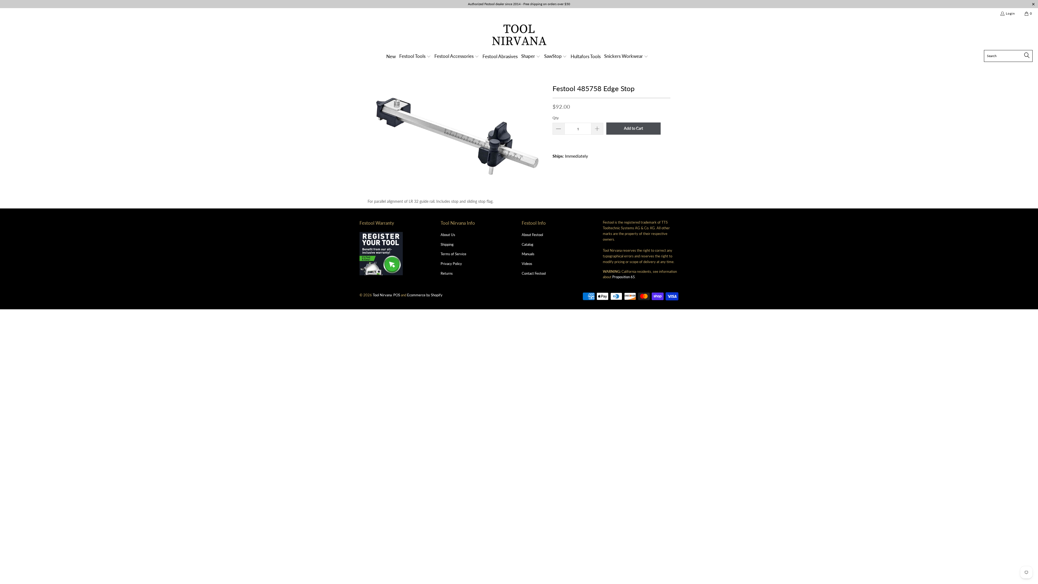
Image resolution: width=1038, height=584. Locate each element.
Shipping (447, 244)
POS (396, 295)
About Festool (532, 235)
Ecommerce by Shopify (425, 295)
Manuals (528, 254)
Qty (556, 118)
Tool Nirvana (382, 295)
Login (1010, 13)
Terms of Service (453, 254)
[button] (415, 56)
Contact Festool (534, 273)
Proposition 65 (623, 277)
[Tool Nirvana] (519, 36)
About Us (448, 235)
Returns (447, 273)
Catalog (527, 244)
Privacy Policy (451, 263)
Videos (527, 263)
